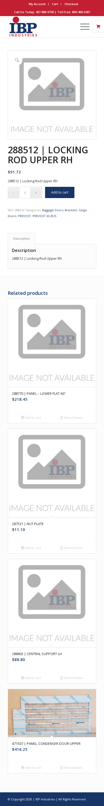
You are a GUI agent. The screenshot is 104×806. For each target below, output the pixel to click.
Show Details (73, 417)
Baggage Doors (52, 210)
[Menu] (82, 26)
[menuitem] (37, 4)
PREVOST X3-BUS (44, 216)
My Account (37, 4)
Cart (55, 4)
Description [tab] (21, 238)
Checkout (71, 4)
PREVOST (24, 216)
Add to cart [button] (32, 417)
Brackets (71, 210)
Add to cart (59, 192)
